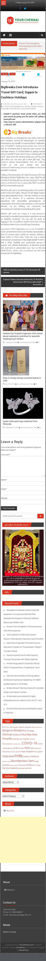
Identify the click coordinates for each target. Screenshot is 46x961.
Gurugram (38, 752)
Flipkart (23, 752)
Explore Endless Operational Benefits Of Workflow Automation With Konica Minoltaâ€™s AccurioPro (23, 282)
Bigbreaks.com (19, 106)
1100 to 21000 (8, 106)
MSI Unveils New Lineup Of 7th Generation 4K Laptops (21, 271)
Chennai (7, 734)
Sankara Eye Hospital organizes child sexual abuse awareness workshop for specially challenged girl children (22, 336)
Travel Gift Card (14, 109)
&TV (4, 727)
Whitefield (21, 768)
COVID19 (16, 748)
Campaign (30, 730)
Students (14, 768)
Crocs (22, 748)
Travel (12, 74)
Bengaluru (19, 730)
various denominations (28, 109)
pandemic (6, 765)
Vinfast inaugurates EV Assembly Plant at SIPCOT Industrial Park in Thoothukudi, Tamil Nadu (21, 667)
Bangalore (8, 730)
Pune (29, 765)
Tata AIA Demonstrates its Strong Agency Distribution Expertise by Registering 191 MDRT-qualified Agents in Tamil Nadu (22, 680)
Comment (5, 455)
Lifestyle (4, 74)
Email (4, 489)
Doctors (8, 752)
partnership (14, 765)
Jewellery (26, 756)
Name (4, 480)
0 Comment (37, 104)
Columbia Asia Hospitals (20, 739)
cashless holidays (31, 106)
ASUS (33, 727)
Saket (39, 765)
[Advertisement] (23, 840)
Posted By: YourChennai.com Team (15, 104)
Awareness (38, 727)
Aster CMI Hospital (12, 727)
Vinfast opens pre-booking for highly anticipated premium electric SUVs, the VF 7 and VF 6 (23, 700)
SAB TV (34, 765)
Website (4, 498)
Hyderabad (8, 756)
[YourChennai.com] (4, 35)
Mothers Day (6, 761)
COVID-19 (29, 743)
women (28, 768)
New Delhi (28, 761)
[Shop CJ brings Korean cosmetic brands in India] (16, 361)
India (18, 756)
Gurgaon (30, 751)
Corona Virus (17, 744)
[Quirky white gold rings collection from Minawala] (23, 403)
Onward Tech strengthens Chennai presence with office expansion (30, 46)
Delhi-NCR (34, 748)
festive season (15, 752)
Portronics (22, 765)
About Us (10, 811)
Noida (37, 761)
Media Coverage (9, 932)
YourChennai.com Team (27, 342)
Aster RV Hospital (24, 727)
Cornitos (32, 739)
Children (16, 734)
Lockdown (34, 756)
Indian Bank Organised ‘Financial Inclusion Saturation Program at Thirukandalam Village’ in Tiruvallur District (23, 647)
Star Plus (6, 768)
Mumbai (16, 761)
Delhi (27, 747)
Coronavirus (7, 744)
